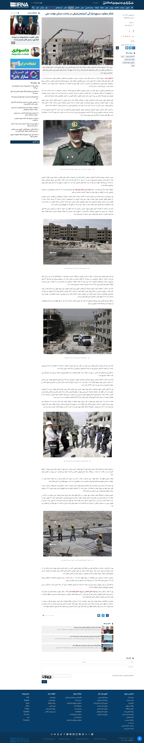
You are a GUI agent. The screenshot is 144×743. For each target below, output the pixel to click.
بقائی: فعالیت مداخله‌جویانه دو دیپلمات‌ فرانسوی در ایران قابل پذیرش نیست (25, 38)
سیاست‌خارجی (89, 8)
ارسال (44, 682)
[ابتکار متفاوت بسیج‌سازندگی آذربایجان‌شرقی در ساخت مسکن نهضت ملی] (77, 41)
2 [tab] (16, 13)
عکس (65, 8)
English (26, 700)
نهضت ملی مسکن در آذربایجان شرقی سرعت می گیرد (87, 627)
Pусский (26, 714)
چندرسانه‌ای (59, 8)
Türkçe (26, 709)
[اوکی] (58, 734)
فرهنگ (97, 8)
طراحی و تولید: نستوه (125, 740)
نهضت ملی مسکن (129, 60)
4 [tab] (11, 13)
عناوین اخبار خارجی (102, 709)
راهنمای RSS (130, 709)
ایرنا (118, 3)
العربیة (27, 703)
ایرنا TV (51, 8)
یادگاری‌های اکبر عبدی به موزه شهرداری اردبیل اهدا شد (24, 98)
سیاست (122, 8)
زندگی (42, 8)
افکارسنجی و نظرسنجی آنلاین (73, 697)
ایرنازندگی (52, 697)
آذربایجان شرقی (128, 25)
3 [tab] (14, 13)
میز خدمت (131, 723)
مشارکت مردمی (129, 720)
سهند (133, 66)
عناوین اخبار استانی (102, 706)
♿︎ (139, 738)
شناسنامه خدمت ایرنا (128, 714)
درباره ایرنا (131, 697)
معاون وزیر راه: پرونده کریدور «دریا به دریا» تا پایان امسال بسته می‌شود (24, 125)
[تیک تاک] (61, 734)
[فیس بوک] (64, 734)
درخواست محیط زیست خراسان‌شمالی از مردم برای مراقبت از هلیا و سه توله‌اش (24, 109)
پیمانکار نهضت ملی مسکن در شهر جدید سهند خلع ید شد (87, 646)
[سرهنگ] (77, 144)
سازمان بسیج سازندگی (128, 63)
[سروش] (70, 734)
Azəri (27, 706)
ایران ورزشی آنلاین (50, 712)
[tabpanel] (25, 30)
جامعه (102, 8)
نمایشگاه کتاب (78, 706)
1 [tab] (18, 13)
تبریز (122, 56)
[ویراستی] (67, 734)
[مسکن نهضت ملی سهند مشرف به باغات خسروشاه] (77, 332)
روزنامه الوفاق (51, 703)
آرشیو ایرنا (131, 703)
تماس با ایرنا (130, 700)
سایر (37, 8)
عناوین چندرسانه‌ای (102, 714)
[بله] (79, 734)
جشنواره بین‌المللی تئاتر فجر (74, 720)
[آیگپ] (76, 734)
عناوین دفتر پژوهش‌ (102, 712)
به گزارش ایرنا (109, 78)
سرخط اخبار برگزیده (102, 700)
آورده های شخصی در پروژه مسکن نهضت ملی (82, 591)
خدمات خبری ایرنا (129, 729)
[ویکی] (54, 734)
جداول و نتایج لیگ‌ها (76, 714)
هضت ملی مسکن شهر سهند (83, 190)
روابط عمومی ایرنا (129, 712)
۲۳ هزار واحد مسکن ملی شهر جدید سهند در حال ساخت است (85, 636)
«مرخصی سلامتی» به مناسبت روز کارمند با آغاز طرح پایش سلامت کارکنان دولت (24, 103)
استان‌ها (70, 8)
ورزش (111, 8)
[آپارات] (83, 734)
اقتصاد (116, 8)
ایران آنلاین (52, 706)
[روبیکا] (86, 734)
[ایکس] (89, 734)
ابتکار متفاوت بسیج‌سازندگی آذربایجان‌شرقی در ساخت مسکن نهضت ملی (79, 14)
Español (26, 712)
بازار (46, 8)
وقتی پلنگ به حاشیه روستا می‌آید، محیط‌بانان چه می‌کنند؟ (25, 87)
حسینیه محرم (78, 717)
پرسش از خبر (78, 709)
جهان (106, 8)
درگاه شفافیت (130, 717)
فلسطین (77, 8)
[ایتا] (73, 734)
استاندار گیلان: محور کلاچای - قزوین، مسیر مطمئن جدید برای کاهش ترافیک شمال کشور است (24, 130)
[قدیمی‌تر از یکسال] (107, 630)
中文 (27, 697)
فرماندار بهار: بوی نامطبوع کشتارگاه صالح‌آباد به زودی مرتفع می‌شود (24, 136)
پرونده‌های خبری (103, 697)
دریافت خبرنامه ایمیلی (128, 726)
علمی (82, 8)
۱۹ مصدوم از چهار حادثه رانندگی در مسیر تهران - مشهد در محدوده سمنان (25, 114)
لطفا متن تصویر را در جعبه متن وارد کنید (123, 675)
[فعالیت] (77, 534)
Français (26, 720)
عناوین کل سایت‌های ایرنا (101, 703)
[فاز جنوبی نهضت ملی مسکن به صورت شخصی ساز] (77, 243)
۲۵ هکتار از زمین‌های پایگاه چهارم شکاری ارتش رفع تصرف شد (24, 92)
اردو (28, 717)
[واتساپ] (51, 734)
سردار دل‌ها (78, 700)
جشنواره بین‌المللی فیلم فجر (74, 703)
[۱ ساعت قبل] (25, 25)
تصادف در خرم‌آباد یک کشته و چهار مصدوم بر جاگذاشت (26, 119)
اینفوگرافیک (78, 712)
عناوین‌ (127, 8)
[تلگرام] (92, 734)
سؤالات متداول (130, 706)
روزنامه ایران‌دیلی (50, 709)
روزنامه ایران (52, 700)
